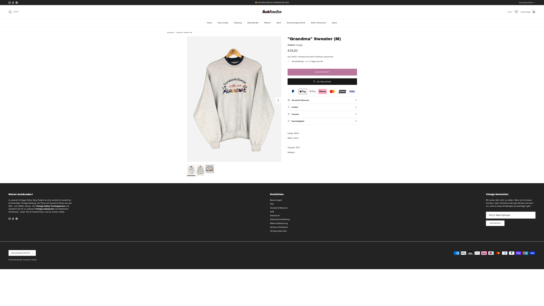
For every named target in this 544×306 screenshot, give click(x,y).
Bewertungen (276, 200)
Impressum (275, 215)
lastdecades (18, 260)
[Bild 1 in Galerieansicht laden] (234, 99)
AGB (272, 212)
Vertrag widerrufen (278, 231)
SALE (278, 23)
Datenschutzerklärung (280, 219)
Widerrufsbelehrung (279, 223)
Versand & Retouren (279, 208)
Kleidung (238, 23)
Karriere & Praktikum (279, 227)
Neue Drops (223, 23)
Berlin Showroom (318, 23)
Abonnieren (495, 223)
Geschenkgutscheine (296, 23)
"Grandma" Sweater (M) (184, 32)
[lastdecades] (272, 12)
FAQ (272, 204)
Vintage (299, 45)
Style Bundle (252, 23)
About (334, 23)
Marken (267, 23)
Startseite (170, 32)
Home (209, 23)
